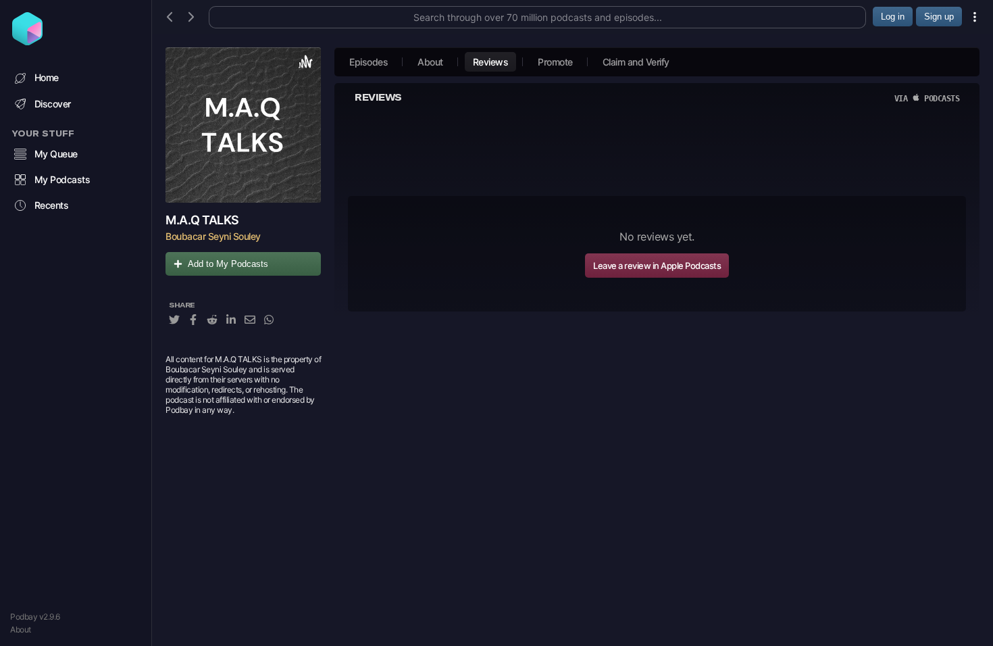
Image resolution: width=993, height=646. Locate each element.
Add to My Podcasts (228, 264)
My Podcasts (62, 179)
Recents (51, 205)
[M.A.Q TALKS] (243, 125)
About (20, 629)
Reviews (491, 62)
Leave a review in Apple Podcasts (657, 265)
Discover (52, 103)
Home (46, 77)
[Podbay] (27, 41)
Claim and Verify (636, 62)
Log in (893, 16)
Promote (555, 62)
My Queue (56, 153)
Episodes (368, 62)
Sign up (939, 16)
